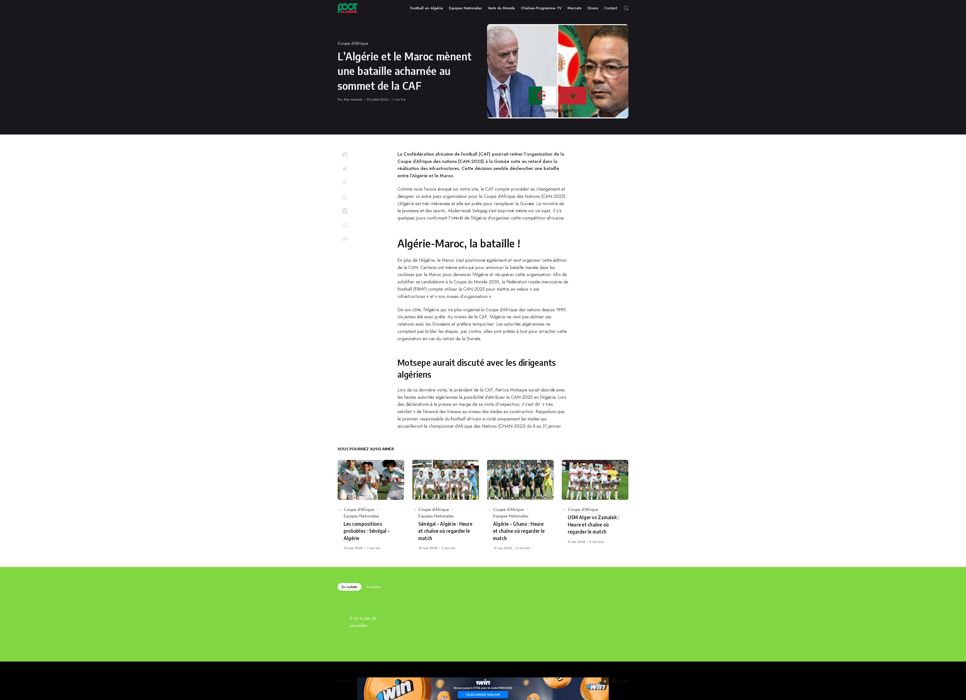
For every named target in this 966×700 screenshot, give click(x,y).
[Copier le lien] (345, 239)
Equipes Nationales (361, 516)
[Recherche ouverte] (626, 8)
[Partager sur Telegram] (345, 211)
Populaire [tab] (374, 586)
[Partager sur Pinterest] (345, 183)
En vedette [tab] (349, 586)
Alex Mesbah (353, 99)
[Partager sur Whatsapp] (345, 197)
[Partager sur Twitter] (345, 169)
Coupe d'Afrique (353, 43)
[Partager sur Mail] (345, 225)
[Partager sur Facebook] (345, 155)
